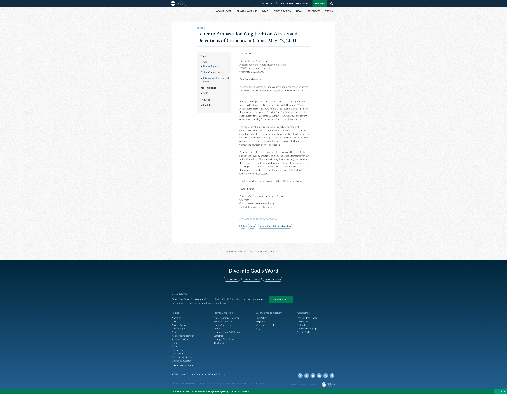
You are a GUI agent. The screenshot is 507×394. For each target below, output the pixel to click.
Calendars (302, 324)
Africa (175, 321)
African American (180, 324)
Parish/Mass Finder (307, 317)
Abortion (176, 317)
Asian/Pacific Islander (183, 335)
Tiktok (332, 375)
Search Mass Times (223, 324)
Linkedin (319, 375)
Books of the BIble (223, 321)
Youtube (313, 375)
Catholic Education (181, 360)
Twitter (300, 375)
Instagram (325, 375)
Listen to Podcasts (251, 279)
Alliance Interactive (271, 251)
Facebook (306, 375)
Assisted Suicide (180, 339)
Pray (257, 328)
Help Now (320, 3)
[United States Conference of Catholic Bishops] (178, 4)
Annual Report (179, 328)
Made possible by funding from (306, 384)
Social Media (304, 332)
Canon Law (177, 349)
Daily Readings (267, 3)
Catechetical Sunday (182, 357)
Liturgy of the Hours (224, 339)
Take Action (261, 317)
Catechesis (177, 353)
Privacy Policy (258, 383)
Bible (174, 342)
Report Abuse (302, 3)
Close (499, 391)
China (252, 226)
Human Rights (210, 66)
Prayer (217, 328)
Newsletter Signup (307, 328)
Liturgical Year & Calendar (227, 332)
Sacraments (220, 335)
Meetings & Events (265, 324)
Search (332, 3)
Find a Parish (287, 3)
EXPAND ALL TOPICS (181, 365)
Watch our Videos (272, 279)
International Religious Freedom (275, 226)
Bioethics (177, 346)
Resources (302, 321)
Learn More (281, 299)
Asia (205, 61)
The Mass (219, 342)
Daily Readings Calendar (278, 3)
